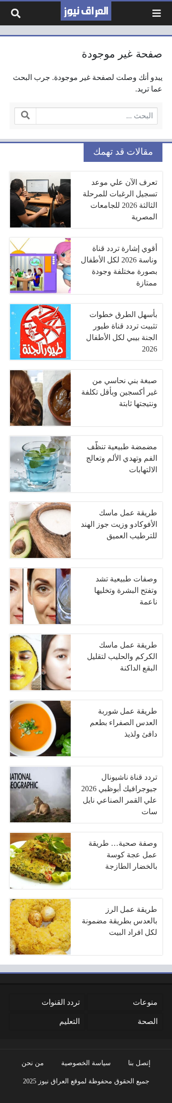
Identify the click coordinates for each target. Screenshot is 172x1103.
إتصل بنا (139, 1063)
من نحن (33, 1063)
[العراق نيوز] (86, 11)
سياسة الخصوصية (86, 1063)
